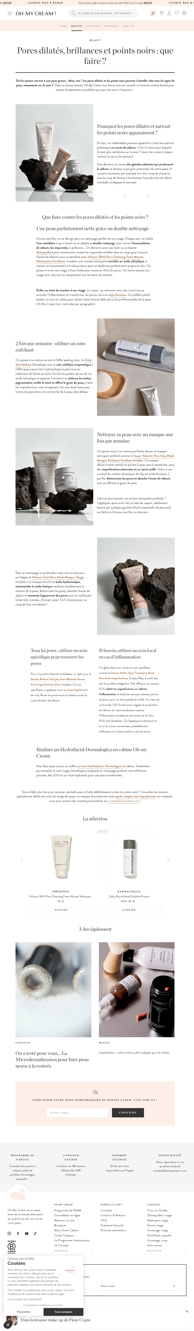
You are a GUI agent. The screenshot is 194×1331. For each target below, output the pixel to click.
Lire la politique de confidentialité (25, 1299)
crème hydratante (77, 690)
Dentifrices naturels (159, 1235)
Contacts (106, 1210)
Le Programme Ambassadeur (72, 1240)
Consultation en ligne (67, 1215)
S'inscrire (128, 1113)
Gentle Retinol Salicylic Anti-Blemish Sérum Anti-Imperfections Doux (58, 682)
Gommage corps (157, 1240)
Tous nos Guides (157, 1210)
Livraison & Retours (113, 1215)
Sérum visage (155, 1225)
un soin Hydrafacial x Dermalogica (99, 766)
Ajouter (61, 910)
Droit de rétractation (113, 1230)
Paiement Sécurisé (112, 1225)
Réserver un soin (64, 1220)
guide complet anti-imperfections (136, 796)
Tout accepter (63, 1311)
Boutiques (60, 1225)
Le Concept (61, 1245)
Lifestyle (93, 26)
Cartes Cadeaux (64, 1235)
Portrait (112, 26)
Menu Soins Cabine (66, 1230)
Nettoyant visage (157, 1220)
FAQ (104, 1220)
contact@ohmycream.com (123, 801)
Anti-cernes (154, 1245)
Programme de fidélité (67, 1210)
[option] (136, 154)
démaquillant (44, 252)
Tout (63, 26)
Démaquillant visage (159, 1215)
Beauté (76, 26)
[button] (8, 1324)
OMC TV (128, 26)
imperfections (117, 294)
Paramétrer (24, 1311)
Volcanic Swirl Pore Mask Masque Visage (58, 577)
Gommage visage (157, 1230)
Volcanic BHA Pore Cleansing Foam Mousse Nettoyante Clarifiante (90, 259)
